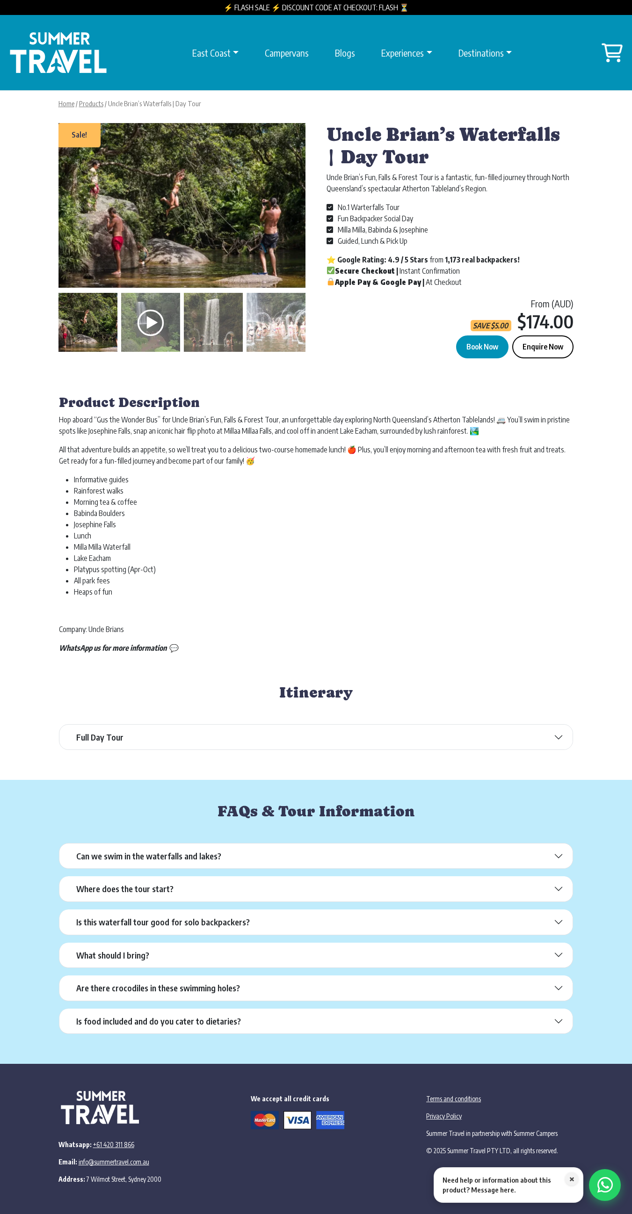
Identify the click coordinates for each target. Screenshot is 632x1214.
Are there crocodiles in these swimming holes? (158, 987)
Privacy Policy (444, 1116)
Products (91, 103)
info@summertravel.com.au (114, 1162)
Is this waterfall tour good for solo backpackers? (163, 921)
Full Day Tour (99, 737)
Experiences (402, 52)
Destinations (481, 52)
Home (66, 103)
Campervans (287, 52)
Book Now (482, 346)
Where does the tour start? (125, 888)
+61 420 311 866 (113, 1145)
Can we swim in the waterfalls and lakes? (148, 856)
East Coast (211, 52)
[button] (294, 210)
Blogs (345, 52)
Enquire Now (543, 346)
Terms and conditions (453, 1099)
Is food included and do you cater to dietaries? (158, 1021)
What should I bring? (112, 955)
